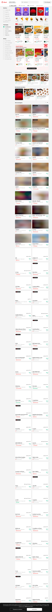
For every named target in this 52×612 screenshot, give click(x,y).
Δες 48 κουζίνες (6, 21)
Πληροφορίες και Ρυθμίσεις (17, 609)
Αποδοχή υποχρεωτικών (29, 606)
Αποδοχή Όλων (34, 609)
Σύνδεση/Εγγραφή (47, 2)
